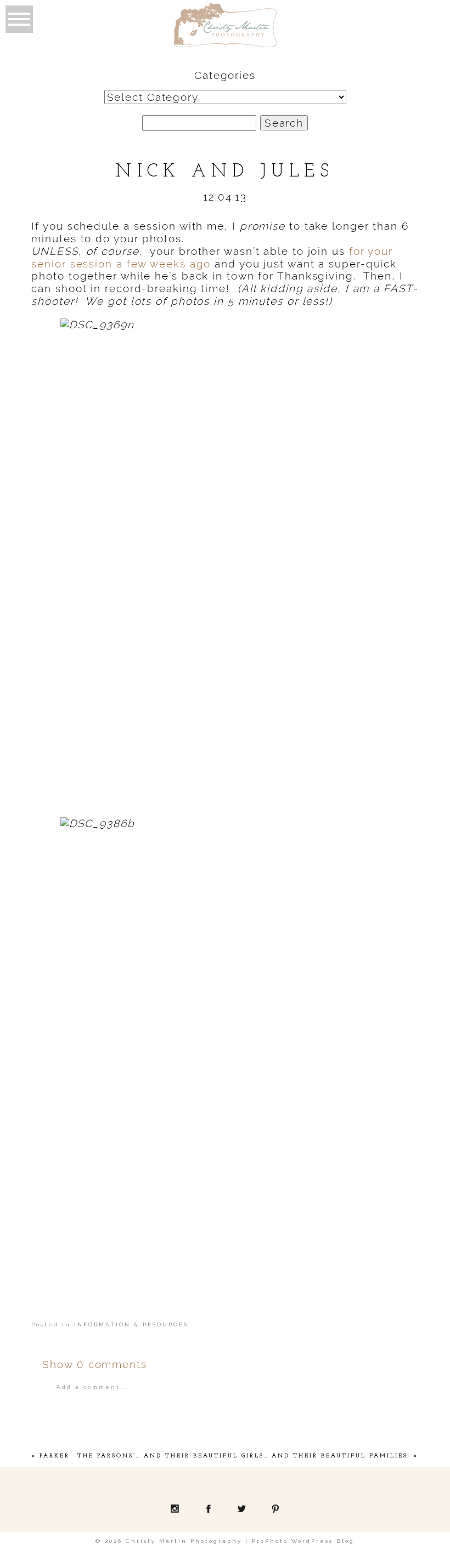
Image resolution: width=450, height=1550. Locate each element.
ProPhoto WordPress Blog (303, 1541)
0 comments (94, 1364)
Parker (55, 1456)
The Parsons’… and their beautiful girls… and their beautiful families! (243, 1456)
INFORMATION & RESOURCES (131, 1324)
